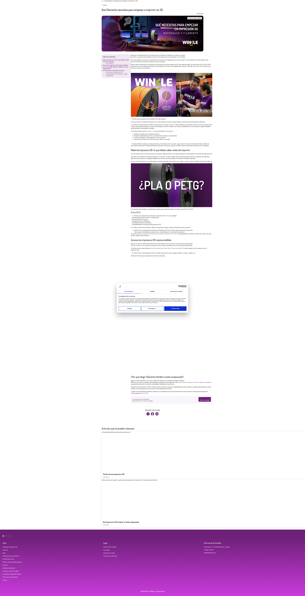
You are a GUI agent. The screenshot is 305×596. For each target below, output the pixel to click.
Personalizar (151, 308)
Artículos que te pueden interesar (113, 70)
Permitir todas (175, 308)
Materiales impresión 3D (10, 547)
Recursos (5, 565)
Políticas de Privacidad (109, 547)
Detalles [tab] (152, 291)
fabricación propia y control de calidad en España (195, 382)
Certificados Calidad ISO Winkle (12, 574)
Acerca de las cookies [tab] (176, 291)
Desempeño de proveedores (11, 556)
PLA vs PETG (110, 63)
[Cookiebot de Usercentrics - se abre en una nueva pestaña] (179, 286)
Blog (4, 553)
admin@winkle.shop (210, 553)
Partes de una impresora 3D (114, 72)
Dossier (5, 580)
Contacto (5, 550)
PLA (142, 393)
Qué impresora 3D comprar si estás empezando (121, 522)
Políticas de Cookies (109, 553)
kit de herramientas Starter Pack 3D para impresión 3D (167, 248)
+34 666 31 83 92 (209, 550)
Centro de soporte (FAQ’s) (10, 577)
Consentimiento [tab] (128, 291)
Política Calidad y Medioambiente (12, 562)
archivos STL (150, 131)
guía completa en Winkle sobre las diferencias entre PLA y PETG (158, 234)
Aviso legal (106, 550)
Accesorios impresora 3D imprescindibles (115, 65)
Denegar (129, 308)
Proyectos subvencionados (11, 571)
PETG (146, 393)
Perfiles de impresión (9, 568)
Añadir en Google (204, 400)
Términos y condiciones (110, 556)
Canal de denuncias (8, 559)
